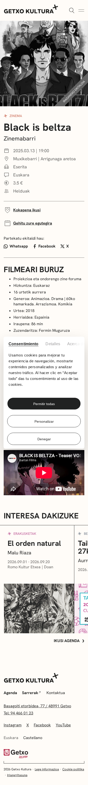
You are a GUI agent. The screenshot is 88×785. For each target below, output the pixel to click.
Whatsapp (19, 246)
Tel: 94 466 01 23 (18, 713)
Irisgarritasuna (17, 775)
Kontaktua (55, 692)
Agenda (10, 692)
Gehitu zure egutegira (32, 223)
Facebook (46, 246)
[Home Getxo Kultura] (31, 8)
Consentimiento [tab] (23, 344)
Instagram (13, 725)
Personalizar (44, 421)
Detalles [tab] (53, 344)
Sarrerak (30, 692)
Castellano (32, 737)
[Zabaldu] (72, 11)
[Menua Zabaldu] (81, 11)
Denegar (44, 439)
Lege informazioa (47, 769)
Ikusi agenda (67, 640)
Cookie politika (73, 769)
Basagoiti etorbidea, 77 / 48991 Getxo (37, 706)
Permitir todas (44, 404)
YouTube (63, 725)
